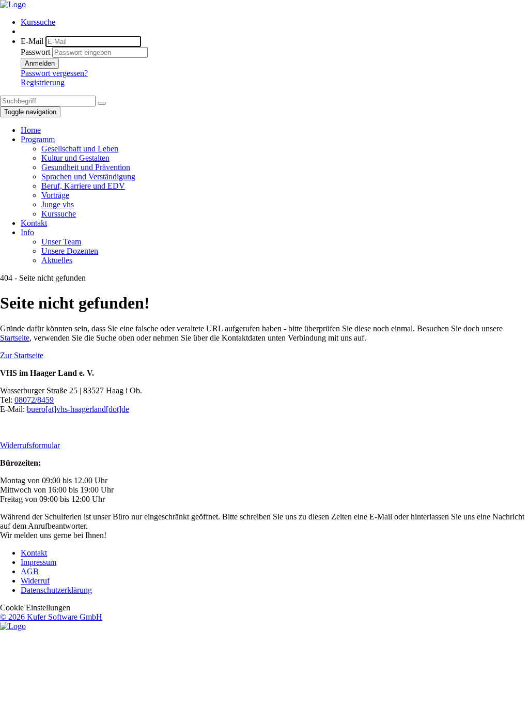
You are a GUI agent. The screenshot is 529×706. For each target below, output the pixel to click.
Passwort (35, 52)
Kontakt (34, 552)
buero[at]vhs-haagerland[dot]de (78, 409)
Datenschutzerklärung (56, 590)
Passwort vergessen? (54, 73)
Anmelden (40, 63)
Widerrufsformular (30, 445)
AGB (30, 571)
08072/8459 (34, 399)
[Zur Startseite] (13, 4)
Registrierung (43, 82)
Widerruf (35, 580)
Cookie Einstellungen (35, 607)
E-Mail (32, 41)
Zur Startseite (21, 355)
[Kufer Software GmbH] (13, 626)
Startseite (14, 337)
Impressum (38, 562)
